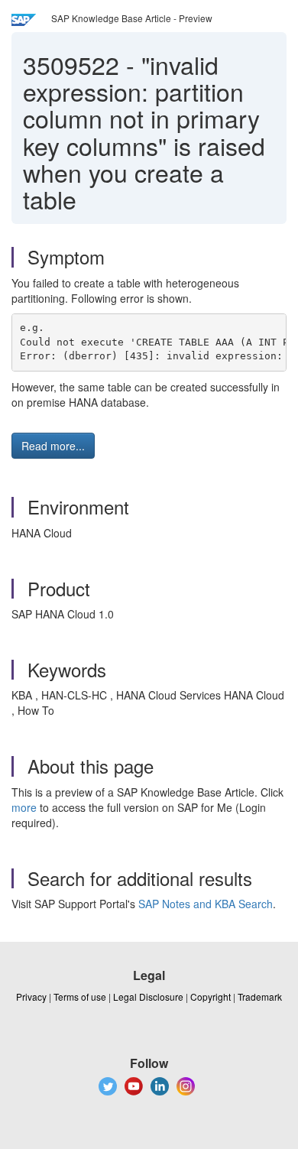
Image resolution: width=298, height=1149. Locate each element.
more (24, 807)
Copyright (210, 996)
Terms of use (79, 996)
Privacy (31, 996)
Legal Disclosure (148, 996)
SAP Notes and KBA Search (205, 903)
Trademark (260, 996)
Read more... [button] (53, 445)
